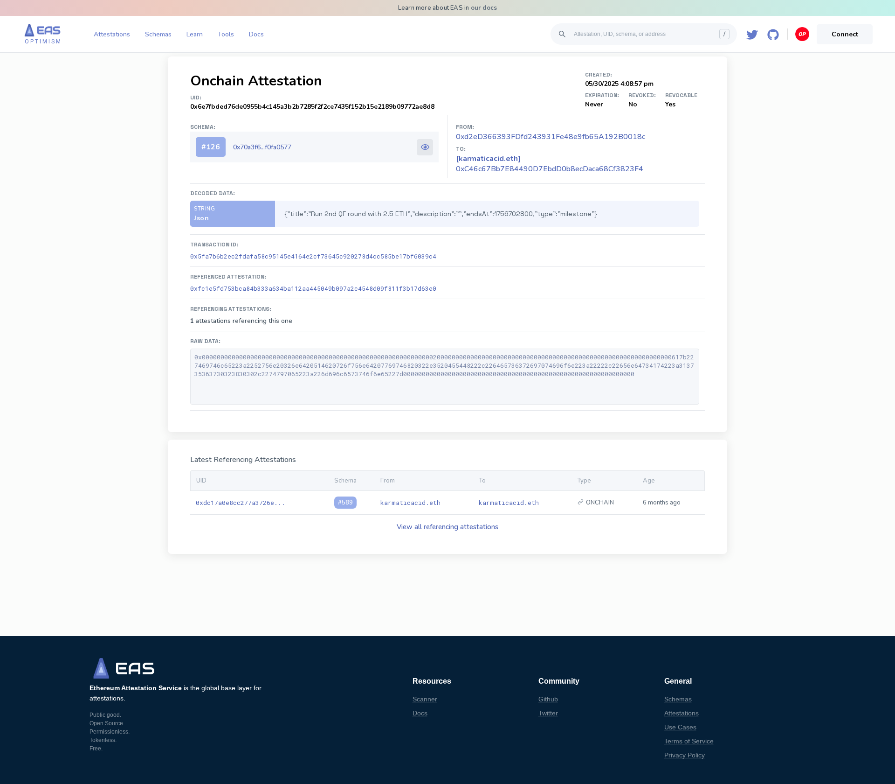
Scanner (425, 699)
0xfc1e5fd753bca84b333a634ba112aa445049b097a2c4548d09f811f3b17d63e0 (313, 288)
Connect (845, 34)
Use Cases (680, 727)
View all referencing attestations (447, 527)
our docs (484, 8)
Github (548, 699)
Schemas (158, 34)
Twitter (548, 713)
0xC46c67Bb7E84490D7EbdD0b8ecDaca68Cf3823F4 (549, 164)
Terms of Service (689, 741)
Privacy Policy (684, 755)
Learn (194, 34)
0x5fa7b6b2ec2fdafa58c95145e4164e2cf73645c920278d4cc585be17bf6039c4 (313, 256)
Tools (226, 34)
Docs (256, 34)
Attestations (112, 34)
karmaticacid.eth (410, 502)
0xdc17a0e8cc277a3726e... (240, 502)
